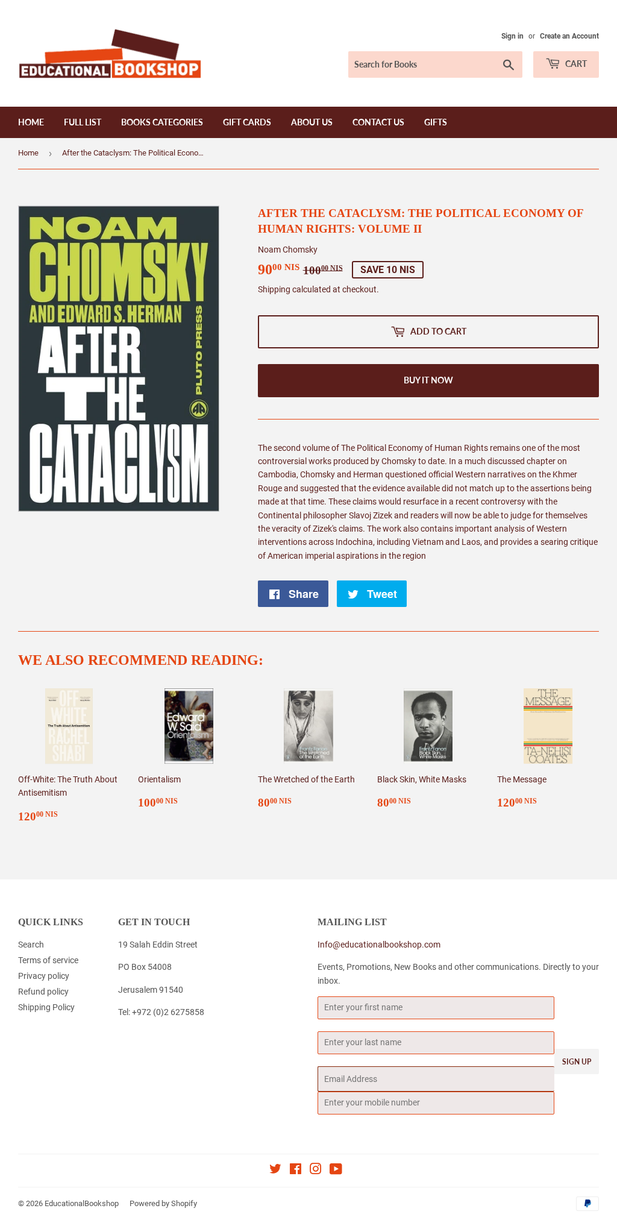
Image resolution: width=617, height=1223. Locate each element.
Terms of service (48, 960)
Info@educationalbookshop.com (379, 944)
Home (31, 122)
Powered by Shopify (163, 1203)
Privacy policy (43, 976)
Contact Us (378, 122)
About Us (312, 122)
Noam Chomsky (288, 249)
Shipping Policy (46, 1007)
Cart (575, 63)
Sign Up (576, 1061)
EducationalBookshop (82, 1203)
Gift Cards (247, 122)
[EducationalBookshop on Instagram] (316, 1170)
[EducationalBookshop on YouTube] (336, 1170)
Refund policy (43, 991)
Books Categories (162, 122)
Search (31, 944)
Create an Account (569, 36)
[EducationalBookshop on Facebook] (295, 1170)
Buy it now (428, 380)
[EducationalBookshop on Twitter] (275, 1170)
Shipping (274, 289)
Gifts (435, 122)
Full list (82, 122)
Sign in (512, 36)
